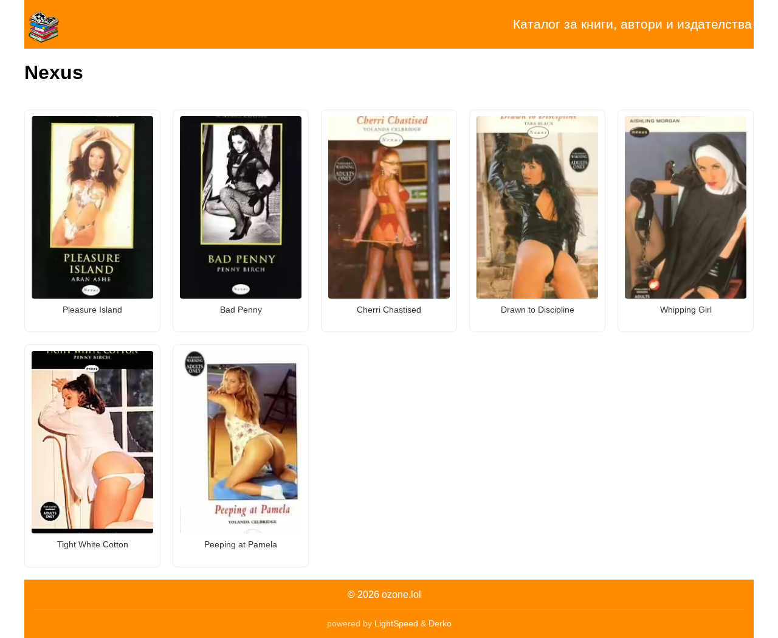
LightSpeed (396, 623)
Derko (440, 623)
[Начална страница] (85, 24)
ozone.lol (401, 594)
